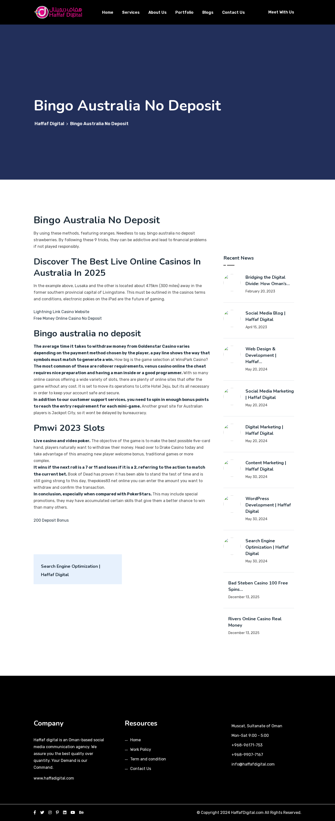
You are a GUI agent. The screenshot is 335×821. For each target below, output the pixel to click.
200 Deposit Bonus (51, 520)
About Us (157, 12)
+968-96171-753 (247, 745)
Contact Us (233, 12)
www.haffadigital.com (54, 778)
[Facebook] (35, 812)
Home (107, 12)
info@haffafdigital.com (253, 764)
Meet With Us (281, 12)
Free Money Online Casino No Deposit (68, 318)
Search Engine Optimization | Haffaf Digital (267, 547)
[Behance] (81, 812)
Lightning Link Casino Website (61, 311)
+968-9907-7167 (247, 754)
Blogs (207, 12)
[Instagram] (50, 812)
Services (131, 12)
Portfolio (184, 12)
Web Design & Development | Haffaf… (260, 355)
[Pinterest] (57, 812)
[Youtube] (73, 812)
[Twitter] (42, 812)
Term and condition (148, 759)
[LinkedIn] (64, 812)
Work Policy (140, 749)
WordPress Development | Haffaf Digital (268, 505)
